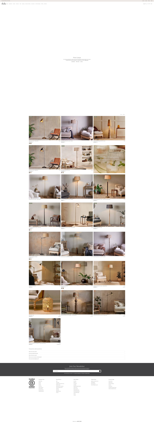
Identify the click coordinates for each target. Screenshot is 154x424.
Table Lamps (77, 61)
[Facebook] (77, 421)
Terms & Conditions (77, 373)
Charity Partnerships (76, 392)
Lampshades (73, 61)
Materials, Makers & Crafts (77, 386)
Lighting (81, 61)
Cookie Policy (110, 382)
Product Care (75, 387)
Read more (86, 60)
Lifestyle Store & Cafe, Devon (60, 383)
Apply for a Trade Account (94, 381)
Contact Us (40, 386)
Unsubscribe (110, 386)
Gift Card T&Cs (41, 388)
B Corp (75, 393)
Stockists (57, 388)
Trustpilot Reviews (41, 391)
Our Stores (57, 382)
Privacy (83, 373)
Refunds (40, 384)
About (146, 0)
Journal (143, 0)
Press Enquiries (93, 383)
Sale (56, 381)
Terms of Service (41, 387)
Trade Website (93, 382)
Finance (57, 392)
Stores (149, 0)
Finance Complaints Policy (112, 388)
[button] (124, 114)
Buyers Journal (76, 388)
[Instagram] (79, 421)
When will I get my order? (33, 355)
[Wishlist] (148, 4)
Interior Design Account (94, 384)
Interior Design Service (59, 387)
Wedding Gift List (58, 391)
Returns (40, 383)
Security (110, 384)
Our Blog (75, 384)
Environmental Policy (76, 391)
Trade (151, 0)
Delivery (40, 382)
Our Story (75, 381)
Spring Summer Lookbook (59, 386)
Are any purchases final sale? (33, 353)
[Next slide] (59, 128)
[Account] (150, 4)
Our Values (75, 383)
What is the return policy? (33, 351)
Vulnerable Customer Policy (112, 387)
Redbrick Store (58, 384)
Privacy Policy (110, 381)
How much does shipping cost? (34, 358)
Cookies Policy (87, 373)
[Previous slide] (30, 128)
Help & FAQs (40, 381)
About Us (75, 382)
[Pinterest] (80, 421)
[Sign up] (100, 371)
